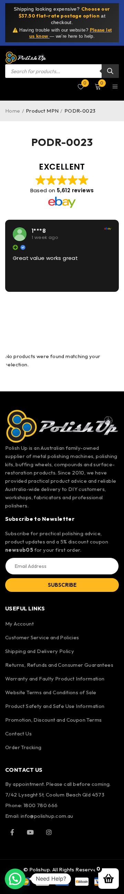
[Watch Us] (30, 832)
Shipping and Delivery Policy (39, 651)
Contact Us (18, 733)
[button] (15, 879)
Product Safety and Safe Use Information (55, 706)
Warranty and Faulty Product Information (55, 678)
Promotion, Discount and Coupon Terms (53, 720)
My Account (19, 623)
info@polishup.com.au (47, 816)
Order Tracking (23, 747)
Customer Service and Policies (42, 637)
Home (12, 110)
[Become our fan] (12, 832)
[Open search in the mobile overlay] (62, 71)
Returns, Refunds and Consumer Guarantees (59, 665)
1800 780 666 (40, 805)
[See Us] (49, 832)
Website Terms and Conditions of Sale (50, 692)
